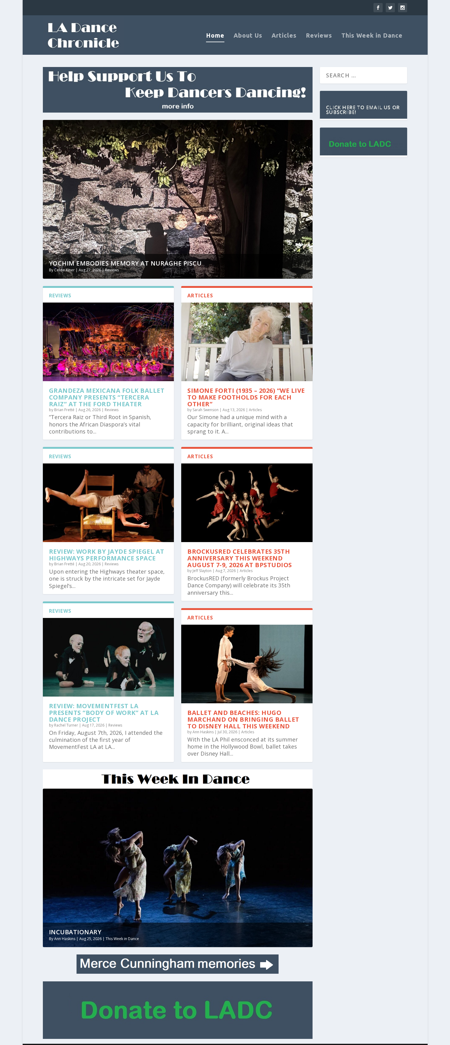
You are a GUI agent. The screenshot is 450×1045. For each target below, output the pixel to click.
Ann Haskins (203, 731)
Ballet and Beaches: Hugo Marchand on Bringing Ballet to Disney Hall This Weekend (243, 719)
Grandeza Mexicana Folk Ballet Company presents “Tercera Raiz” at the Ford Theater (107, 397)
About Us (248, 36)
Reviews (319, 36)
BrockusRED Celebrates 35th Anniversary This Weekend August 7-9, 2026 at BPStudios (239, 558)
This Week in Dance (372, 36)
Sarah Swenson (206, 409)
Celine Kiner (64, 270)
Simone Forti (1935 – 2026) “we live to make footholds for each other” (246, 397)
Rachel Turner (66, 725)
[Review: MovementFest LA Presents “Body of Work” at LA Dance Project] (108, 657)
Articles (284, 36)
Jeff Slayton (202, 570)
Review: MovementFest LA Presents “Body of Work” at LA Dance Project (104, 712)
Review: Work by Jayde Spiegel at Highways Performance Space (106, 554)
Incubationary (75, 932)
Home (215, 36)
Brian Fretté (64, 409)
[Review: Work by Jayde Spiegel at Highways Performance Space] (108, 502)
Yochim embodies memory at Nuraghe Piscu (125, 263)
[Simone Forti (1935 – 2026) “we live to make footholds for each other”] (247, 342)
